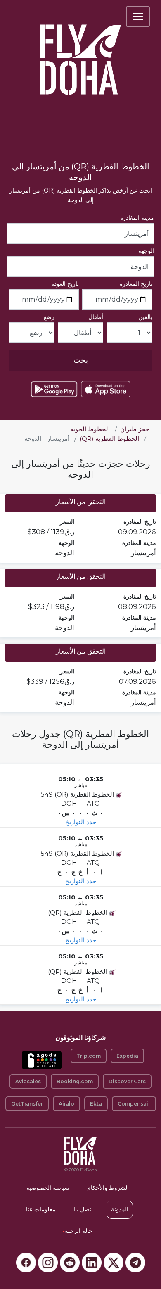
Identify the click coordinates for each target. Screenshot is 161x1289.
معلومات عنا (41, 1209)
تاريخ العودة (65, 284)
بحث (80, 360)
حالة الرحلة (77, 1230)
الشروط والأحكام (108, 1187)
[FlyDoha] (80, 48)
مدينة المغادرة (137, 217)
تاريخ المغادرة (136, 284)
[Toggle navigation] (138, 16)
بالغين (145, 317)
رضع (49, 317)
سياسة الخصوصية (47, 1187)
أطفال (95, 317)
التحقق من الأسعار (81, 502)
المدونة (119, 1209)
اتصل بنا (83, 1209)
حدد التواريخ (80, 822)
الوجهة (146, 250)
